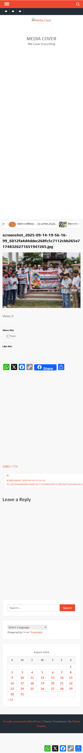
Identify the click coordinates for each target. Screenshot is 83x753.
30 (12, 694)
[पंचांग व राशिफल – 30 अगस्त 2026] (7, 224)
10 (22, 677)
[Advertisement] (41, 92)
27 (52, 688)
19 (42, 683)
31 (22, 694)
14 (62, 677)
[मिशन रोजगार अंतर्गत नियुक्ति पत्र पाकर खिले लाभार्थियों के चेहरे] (58, 224)
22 (71, 683)
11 (32, 677)
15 (71, 677)
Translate (36, 632)
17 (22, 683)
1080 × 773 (10, 466)
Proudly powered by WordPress (22, 721)
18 (32, 683)
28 (62, 688)
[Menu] (6, 4)
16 (12, 683)
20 (52, 683)
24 (22, 688)
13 (52, 677)
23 (12, 688)
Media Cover (41, 38)
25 (32, 688)
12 (42, 677)
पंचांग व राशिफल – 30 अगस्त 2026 (31, 224)
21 (62, 683)
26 (42, 688)
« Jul (10, 699)
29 (71, 688)
